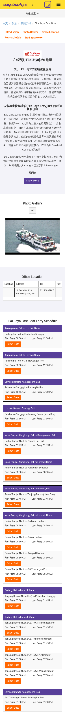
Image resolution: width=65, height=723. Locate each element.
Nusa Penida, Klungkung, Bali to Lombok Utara (28, 515)
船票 (14, 23)
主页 (5, 23)
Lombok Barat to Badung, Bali (19, 408)
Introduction (12, 32)
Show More (32, 180)
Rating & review (34, 37)
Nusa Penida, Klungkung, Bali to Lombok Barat (28, 462)
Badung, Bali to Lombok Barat (19, 590)
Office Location (50, 32)
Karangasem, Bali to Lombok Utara (22, 355)
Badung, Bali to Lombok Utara (19, 617)
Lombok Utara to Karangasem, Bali (22, 692)
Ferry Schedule (13, 37)
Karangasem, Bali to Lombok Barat (22, 328)
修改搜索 (31, 13)
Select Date (13, 344)
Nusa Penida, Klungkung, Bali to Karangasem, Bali (30, 435)
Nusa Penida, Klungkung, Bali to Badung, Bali (27, 488)
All (32, 210)
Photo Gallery (30, 32)
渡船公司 (26, 23)
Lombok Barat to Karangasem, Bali (22, 381)
